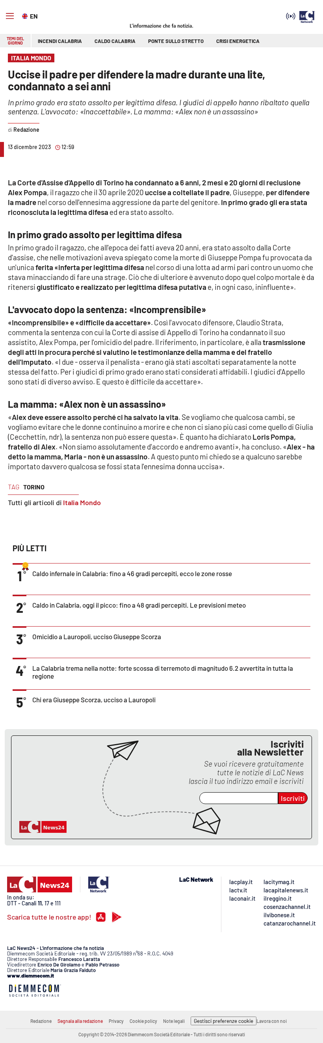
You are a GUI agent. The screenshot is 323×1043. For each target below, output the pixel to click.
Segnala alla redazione (80, 1021)
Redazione (41, 1021)
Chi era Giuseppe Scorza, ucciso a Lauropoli (94, 699)
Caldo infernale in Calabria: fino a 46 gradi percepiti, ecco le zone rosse (132, 573)
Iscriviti (293, 798)
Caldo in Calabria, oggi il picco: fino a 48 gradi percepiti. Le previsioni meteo (139, 605)
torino (34, 487)
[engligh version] (26, 15)
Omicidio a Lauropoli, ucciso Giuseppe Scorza (96, 636)
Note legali (174, 1021)
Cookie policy (143, 1021)
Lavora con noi (271, 1021)
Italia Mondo (82, 502)
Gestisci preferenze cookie (223, 1021)
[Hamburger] (10, 16)
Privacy (116, 1021)
